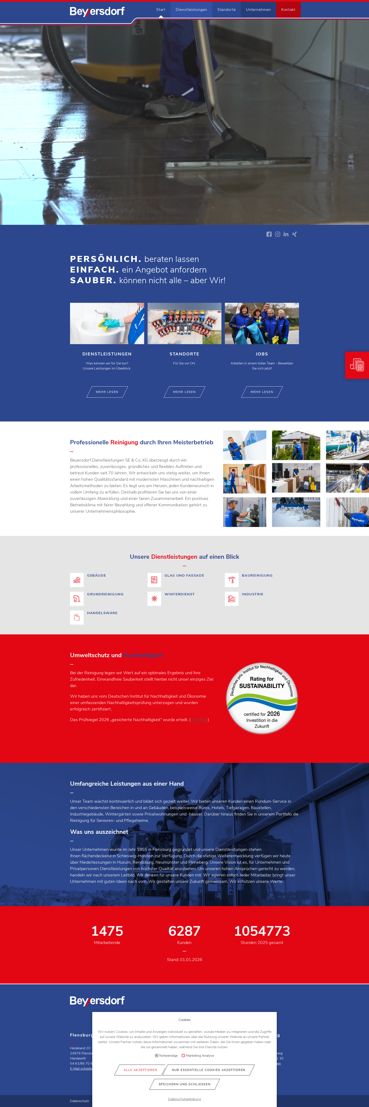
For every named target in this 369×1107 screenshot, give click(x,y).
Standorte (226, 9)
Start (161, 9)
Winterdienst (184, 599)
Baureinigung (262, 580)
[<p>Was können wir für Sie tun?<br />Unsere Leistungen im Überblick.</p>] (107, 341)
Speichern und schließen (185, 1084)
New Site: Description (97, 12)
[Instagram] (277, 234)
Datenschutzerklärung (184, 1099)
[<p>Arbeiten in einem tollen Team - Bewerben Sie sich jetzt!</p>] (262, 341)
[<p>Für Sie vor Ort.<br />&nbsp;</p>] (185, 341)
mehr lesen (107, 392)
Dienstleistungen (191, 9)
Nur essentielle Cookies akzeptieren (208, 1070)
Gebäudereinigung (107, 580)
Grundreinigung (107, 599)
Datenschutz (79, 1101)
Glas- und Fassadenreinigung (184, 580)
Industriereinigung (262, 599)
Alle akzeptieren (140, 1070)
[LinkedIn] (286, 234)
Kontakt (288, 9)
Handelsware (107, 613)
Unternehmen (258, 9)
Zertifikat (199, 720)
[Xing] (294, 234)
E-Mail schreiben (82, 1068)
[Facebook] (269, 234)
